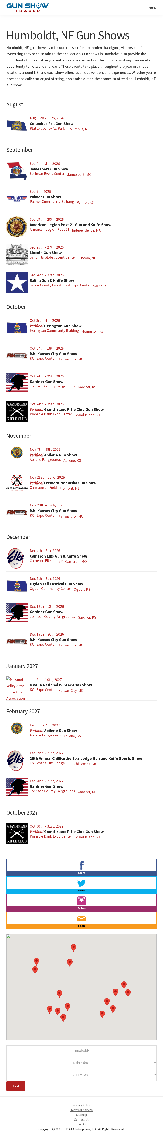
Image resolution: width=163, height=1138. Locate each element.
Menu (153, 7)
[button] (35, 970)
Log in (81, 1124)
